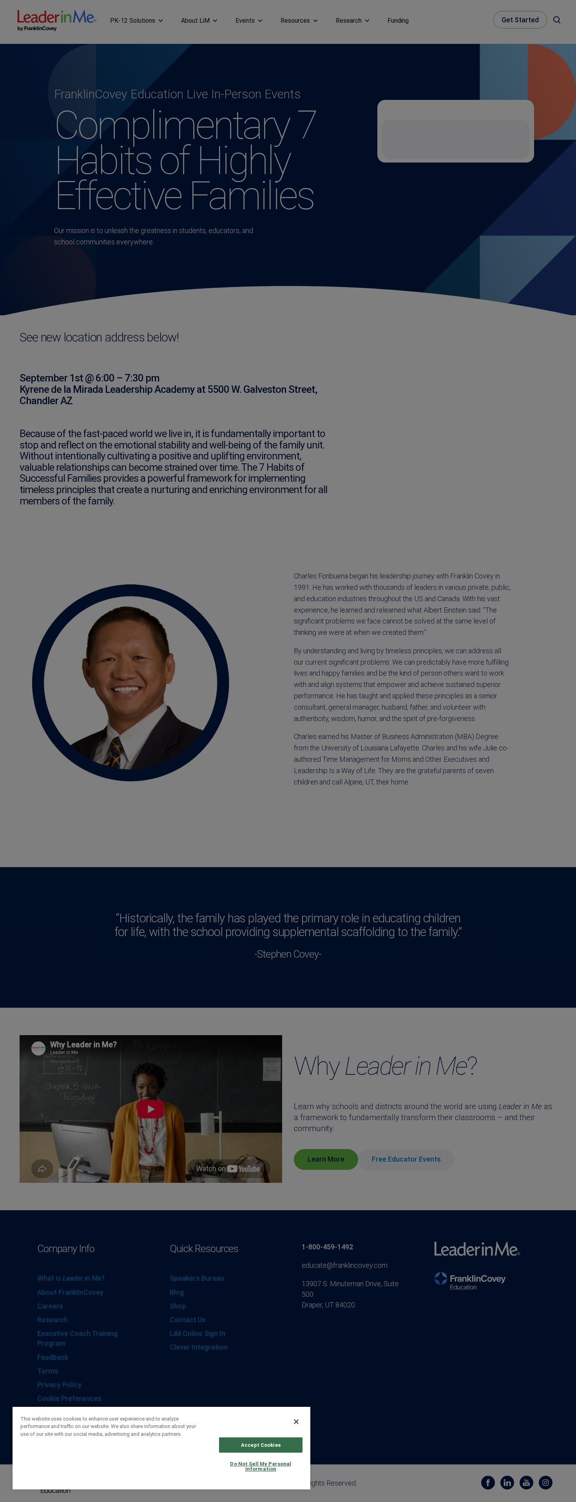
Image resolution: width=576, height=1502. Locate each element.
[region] (161, 1447)
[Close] (296, 1421)
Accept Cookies (261, 1445)
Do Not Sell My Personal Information (260, 1466)
